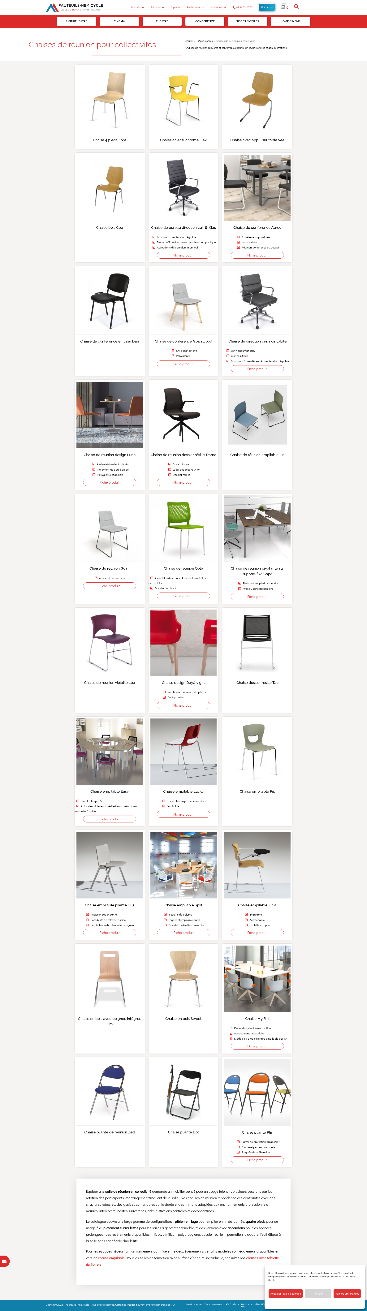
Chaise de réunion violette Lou (109, 682)
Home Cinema (290, 21)
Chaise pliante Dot (183, 1132)
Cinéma (119, 21)
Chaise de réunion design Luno (110, 455)
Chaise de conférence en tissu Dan (109, 341)
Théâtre (162, 21)
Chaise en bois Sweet (183, 1018)
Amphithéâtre (76, 21)
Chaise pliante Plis (257, 1132)
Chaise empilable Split (183, 905)
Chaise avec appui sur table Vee (257, 140)
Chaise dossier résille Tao (257, 682)
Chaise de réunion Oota (183, 568)
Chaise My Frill (257, 1018)
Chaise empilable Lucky (183, 791)
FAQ (243, 1306)
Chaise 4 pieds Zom (109, 140)
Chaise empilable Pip (257, 791)
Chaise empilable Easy (109, 791)
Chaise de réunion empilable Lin (257, 455)
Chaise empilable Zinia (257, 905)
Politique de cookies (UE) (253, 1304)
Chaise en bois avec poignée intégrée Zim (109, 1021)
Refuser (318, 1293)
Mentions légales (194, 1304)
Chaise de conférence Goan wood (183, 341)
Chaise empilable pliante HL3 (109, 905)
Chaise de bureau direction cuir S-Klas (183, 227)
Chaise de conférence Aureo (257, 227)
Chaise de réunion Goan (109, 568)
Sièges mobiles (247, 21)
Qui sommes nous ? (214, 1304)
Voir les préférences (347, 1293)
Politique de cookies (295, 1303)
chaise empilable (111, 1257)
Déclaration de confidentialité (321, 1303)
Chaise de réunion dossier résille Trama (183, 455)
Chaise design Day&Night (183, 682)
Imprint (340, 1303)
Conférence (205, 21)
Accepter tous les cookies (285, 1293)
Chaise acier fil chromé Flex (183, 140)
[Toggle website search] (296, 7)
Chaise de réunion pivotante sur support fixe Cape (257, 571)
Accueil (189, 40)
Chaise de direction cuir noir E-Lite (257, 341)
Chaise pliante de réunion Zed (109, 1132)
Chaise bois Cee (109, 227)
